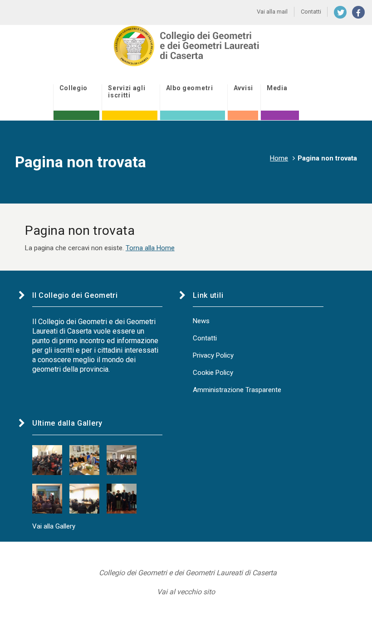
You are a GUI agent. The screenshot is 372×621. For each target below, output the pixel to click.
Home (279, 158)
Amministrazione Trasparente (237, 390)
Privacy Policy (213, 355)
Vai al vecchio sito (186, 591)
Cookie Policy (213, 373)
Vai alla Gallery (53, 526)
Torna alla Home (150, 248)
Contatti (205, 338)
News (201, 321)
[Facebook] (358, 12)
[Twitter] (340, 12)
